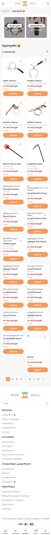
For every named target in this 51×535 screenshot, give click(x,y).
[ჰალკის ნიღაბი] (13, 312)
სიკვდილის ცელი (34, 164)
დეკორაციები (8, 169)
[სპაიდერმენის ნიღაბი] (13, 335)
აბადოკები (7, 83)
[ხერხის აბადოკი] (37, 110)
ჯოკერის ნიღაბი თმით (37, 218)
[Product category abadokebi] (14, 27)
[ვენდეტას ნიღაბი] (13, 266)
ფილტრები (10, 52)
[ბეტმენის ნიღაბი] (37, 312)
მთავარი (6, 11)
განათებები (7, 446)
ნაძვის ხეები (8, 442)
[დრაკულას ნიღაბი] (13, 186)
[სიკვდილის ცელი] (37, 151)
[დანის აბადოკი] (13, 68)
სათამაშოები (8, 423)
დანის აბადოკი (9, 81)
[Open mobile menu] (3, 3)
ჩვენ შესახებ (8, 504)
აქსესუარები (17, 83)
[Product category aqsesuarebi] (36, 27)
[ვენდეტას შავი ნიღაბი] (37, 238)
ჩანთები (6, 432)
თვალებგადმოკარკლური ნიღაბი (37, 194)
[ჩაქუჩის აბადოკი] (37, 68)
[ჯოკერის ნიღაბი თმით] (37, 214)
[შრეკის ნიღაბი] (13, 213)
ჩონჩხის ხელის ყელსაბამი (9, 245)
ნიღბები (6, 192)
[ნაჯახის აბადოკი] (13, 110)
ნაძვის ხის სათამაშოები (13, 454)
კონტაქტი (6, 508)
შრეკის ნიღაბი (9, 216)
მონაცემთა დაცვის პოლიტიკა (16, 496)
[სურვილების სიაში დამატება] (20, 61)
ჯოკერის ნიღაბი (34, 269)
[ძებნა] (48, 3)
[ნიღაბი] (37, 344)
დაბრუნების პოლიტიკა (12, 500)
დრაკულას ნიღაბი (11, 189)
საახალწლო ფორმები (12, 459)
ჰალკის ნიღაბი (9, 315)
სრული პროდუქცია (11, 419)
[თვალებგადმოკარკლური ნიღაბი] (37, 188)
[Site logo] (25, 3)
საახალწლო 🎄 (9, 415)
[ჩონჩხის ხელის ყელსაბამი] (13, 239)
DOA (47, 518)
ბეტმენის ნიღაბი (34, 315)
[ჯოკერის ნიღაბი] (37, 266)
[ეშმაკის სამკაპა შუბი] (13, 151)
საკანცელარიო (9, 427)
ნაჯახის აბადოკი (10, 122)
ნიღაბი (30, 357)
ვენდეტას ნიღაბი (10, 269)
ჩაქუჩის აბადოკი (34, 81)
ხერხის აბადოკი (34, 122)
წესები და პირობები (11, 491)
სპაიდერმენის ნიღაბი (12, 338)
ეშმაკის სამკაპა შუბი (12, 164)
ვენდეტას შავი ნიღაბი (36, 242)
